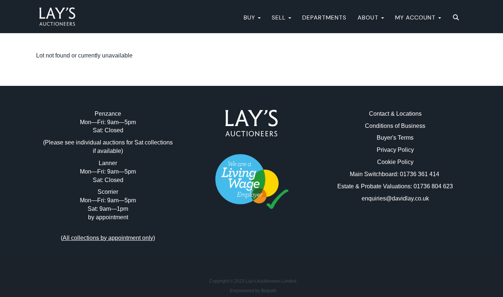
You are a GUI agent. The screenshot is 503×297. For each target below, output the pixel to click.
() (108, 238)
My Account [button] (416, 17)
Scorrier (108, 192)
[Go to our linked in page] (251, 242)
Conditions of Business (395, 126)
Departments (324, 17)
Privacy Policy (395, 150)
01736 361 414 (420, 174)
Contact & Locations (395, 114)
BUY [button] (250, 17)
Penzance (108, 114)
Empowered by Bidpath (253, 290)
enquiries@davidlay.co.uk (395, 198)
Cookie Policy (395, 162)
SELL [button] (280, 17)
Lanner (108, 163)
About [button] (369, 17)
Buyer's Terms (395, 137)
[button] (457, 17)
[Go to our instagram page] (267, 242)
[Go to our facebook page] (236, 242)
